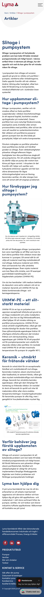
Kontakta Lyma (8, 578)
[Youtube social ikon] (18, 542)
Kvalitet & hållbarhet (11, 583)
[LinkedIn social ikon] (11, 542)
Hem (6, 13)
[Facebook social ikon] (5, 542)
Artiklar (13, 13)
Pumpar (5, 554)
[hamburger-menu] (40, 5)
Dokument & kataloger (12, 575)
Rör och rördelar (9, 560)
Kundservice (7, 581)
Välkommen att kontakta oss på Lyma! (22, 506)
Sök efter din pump (10, 572)
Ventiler (5, 557)
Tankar (5, 562)
